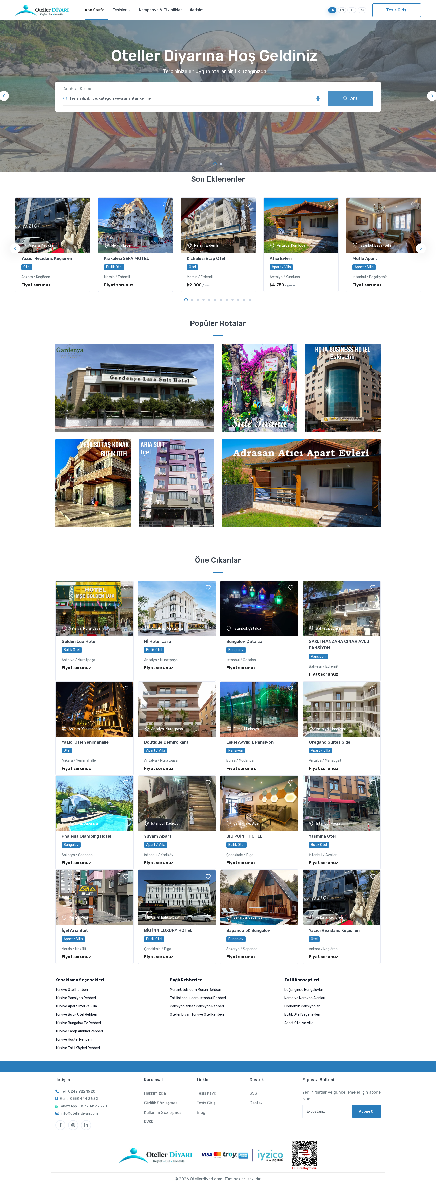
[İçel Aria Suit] (176, 483)
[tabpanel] (218, 96)
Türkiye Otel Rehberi (71, 989)
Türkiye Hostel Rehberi (73, 1039)
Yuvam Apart (157, 836)
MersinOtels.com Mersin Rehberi (195, 989)
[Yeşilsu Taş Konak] (93, 483)
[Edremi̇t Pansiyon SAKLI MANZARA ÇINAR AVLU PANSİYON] (342, 608)
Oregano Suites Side (329, 742)
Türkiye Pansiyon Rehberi (75, 998)
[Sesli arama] (318, 98)
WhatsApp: (83, 1106)
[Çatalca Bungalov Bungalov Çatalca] (259, 608)
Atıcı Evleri (281, 258)
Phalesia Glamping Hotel (86, 836)
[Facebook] (60, 1125)
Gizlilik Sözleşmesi (161, 1102)
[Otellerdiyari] (46, 10)
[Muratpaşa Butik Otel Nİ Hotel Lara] (177, 608)
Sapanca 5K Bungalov (248, 930)
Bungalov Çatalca (244, 641)
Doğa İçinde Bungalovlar (303, 989)
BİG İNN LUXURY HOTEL (168, 930)
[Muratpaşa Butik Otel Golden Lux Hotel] (94, 608)
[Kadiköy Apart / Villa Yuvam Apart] (177, 803)
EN (342, 10)
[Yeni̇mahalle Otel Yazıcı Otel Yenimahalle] (94, 709)
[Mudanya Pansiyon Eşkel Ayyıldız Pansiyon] (259, 709)
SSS (253, 1093)
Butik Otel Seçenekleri (302, 1014)
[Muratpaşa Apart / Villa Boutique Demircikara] (177, 709)
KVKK (148, 1121)
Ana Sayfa (94, 10)
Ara (353, 98)
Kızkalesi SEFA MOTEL (126, 258)
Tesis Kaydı (207, 1093)
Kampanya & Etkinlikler (160, 10)
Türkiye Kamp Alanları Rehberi (79, 1031)
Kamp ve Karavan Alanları (304, 998)
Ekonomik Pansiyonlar (302, 1006)
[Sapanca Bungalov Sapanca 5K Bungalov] (259, 897)
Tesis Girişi (396, 10)
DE (352, 10)
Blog (201, 1112)
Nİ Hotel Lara (157, 641)
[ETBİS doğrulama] (304, 1155)
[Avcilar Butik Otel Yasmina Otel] (342, 803)
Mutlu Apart (364, 258)
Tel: (78, 1091)
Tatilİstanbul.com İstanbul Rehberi (198, 998)
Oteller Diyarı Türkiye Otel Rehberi (197, 1014)
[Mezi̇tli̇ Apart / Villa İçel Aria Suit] (94, 897)
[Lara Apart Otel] (301, 483)
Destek (256, 1102)
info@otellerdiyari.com (79, 1113)
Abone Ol (366, 1111)
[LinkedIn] (86, 1125)
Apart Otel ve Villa (298, 1023)
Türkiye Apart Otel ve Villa (76, 1006)
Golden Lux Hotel (79, 641)
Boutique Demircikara (166, 742)
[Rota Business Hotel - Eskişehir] (343, 388)
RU (362, 10)
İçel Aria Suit (75, 930)
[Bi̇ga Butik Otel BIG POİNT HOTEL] (259, 803)
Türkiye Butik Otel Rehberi (76, 1014)
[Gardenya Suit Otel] (134, 388)
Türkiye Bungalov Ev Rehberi (78, 1023)
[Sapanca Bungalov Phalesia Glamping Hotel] (94, 803)
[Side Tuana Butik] (259, 388)
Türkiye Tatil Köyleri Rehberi (77, 1048)
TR (332, 10)
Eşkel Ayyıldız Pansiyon (250, 742)
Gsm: (79, 1099)
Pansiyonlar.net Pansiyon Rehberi (197, 1006)
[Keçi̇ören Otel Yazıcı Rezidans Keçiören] (342, 897)
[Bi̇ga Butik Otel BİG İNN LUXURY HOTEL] (177, 897)
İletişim (197, 10)
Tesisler (120, 10)
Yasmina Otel (322, 836)
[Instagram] (73, 1125)
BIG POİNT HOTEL (244, 836)
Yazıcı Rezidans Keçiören (46, 258)
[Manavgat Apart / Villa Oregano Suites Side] (342, 709)
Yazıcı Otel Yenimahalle (85, 742)
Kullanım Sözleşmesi (163, 1112)
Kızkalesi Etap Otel (206, 258)
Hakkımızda (155, 1093)
